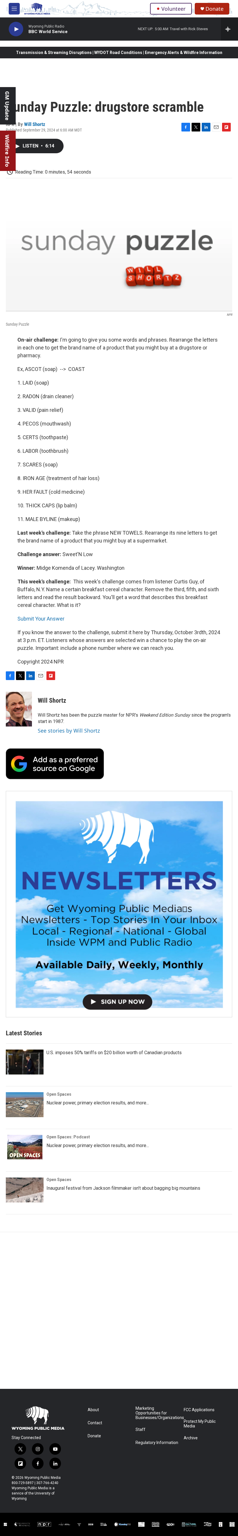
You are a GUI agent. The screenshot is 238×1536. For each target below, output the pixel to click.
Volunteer (173, 8)
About (93, 1410)
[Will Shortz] (19, 709)
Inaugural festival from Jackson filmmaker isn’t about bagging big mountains (123, 1188)
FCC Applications (199, 1410)
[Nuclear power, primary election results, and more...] (25, 1104)
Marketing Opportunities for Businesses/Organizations (157, 1413)
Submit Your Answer (40, 619)
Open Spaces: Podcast (68, 1137)
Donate (214, 9)
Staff (140, 1429)
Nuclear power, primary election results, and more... (97, 1103)
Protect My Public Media (200, 1423)
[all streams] (229, 29)
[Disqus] (119, 1310)
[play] (16, 29)
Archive (191, 1438)
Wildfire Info (7, 151)
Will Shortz (34, 124)
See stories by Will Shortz (69, 730)
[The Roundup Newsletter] (119, 904)
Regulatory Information (157, 1443)
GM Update (7, 105)
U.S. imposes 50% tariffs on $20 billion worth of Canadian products (114, 1052)
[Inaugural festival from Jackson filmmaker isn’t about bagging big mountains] (25, 1190)
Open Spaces (58, 1094)
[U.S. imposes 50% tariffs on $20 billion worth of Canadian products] (25, 1062)
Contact (95, 1423)
